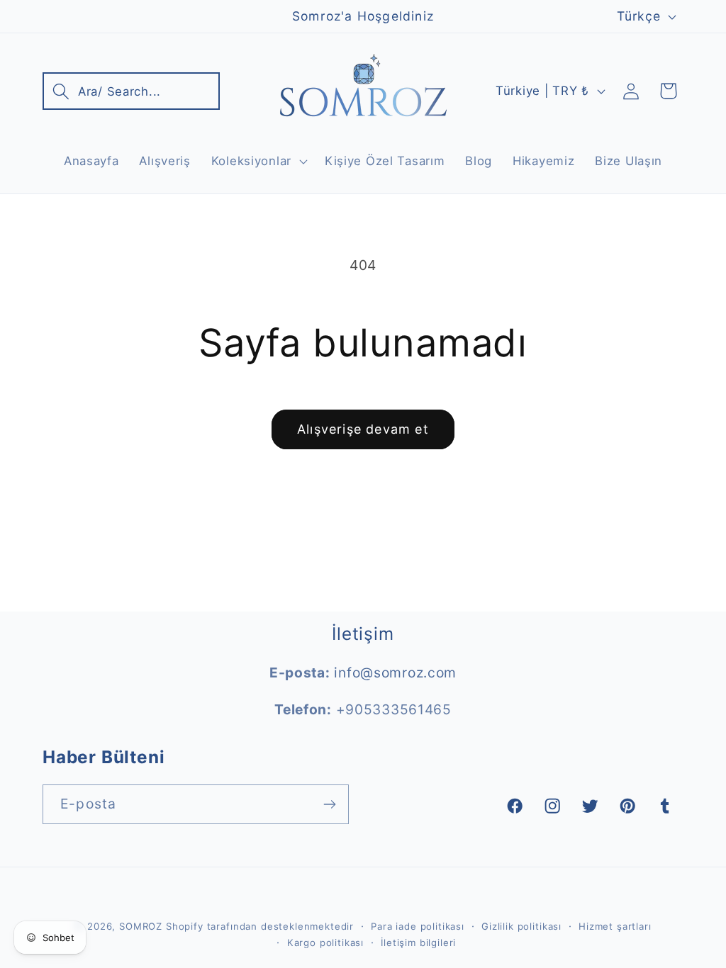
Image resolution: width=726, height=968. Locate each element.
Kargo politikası (325, 942)
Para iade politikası (417, 926)
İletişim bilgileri (418, 942)
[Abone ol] (329, 804)
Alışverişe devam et (363, 429)
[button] (131, 91)
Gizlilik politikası (521, 926)
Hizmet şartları (615, 926)
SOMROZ (140, 926)
